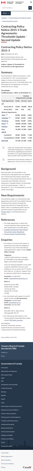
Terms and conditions (7, 464)
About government (6, 375)
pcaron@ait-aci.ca (15, 303)
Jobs (2, 381)
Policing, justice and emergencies (10, 417)
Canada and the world (7, 424)
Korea (4, 124)
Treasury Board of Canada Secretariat (20, 18)
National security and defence (9, 410)
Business (3, 392)
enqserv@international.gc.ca (18, 278)
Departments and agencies (9, 371)
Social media (4, 453)
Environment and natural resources (11, 406)
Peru (3, 129)
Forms (3, 356)
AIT (3, 104)
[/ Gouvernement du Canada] (12, 2)
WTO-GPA (5, 141)
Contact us (4, 352)
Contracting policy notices (10, 21)
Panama (4, 126)
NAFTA (4, 132)
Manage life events (6, 446)
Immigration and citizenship (9, 384)
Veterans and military (7, 439)
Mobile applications (7, 456)
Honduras (5, 121)
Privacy (3, 467)
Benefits (3, 395)
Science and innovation (8, 431)
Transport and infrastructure (9, 421)
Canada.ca (4, 18)
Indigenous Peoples (7, 435)
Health (3, 399)
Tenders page (5, 212)
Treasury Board (15, 234)
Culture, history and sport (8, 413)
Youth (3, 442)
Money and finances (7, 428)
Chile (3, 115)
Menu (5, 13)
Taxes (2, 403)
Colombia (5, 118)
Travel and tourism (6, 388)
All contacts (4, 367)
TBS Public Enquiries (16, 320)
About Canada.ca (6, 460)
